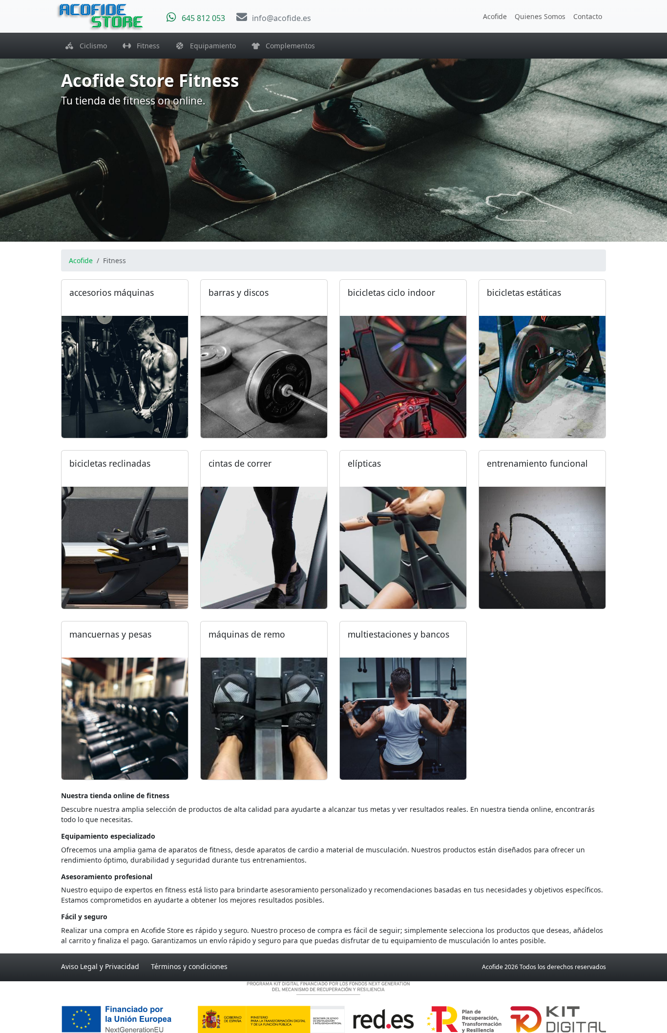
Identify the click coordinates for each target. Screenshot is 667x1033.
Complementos (287, 45)
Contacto (587, 16)
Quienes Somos (540, 16)
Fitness (145, 45)
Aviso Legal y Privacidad (100, 966)
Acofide (495, 16)
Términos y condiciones (189, 966)
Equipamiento (210, 45)
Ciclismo (90, 45)
